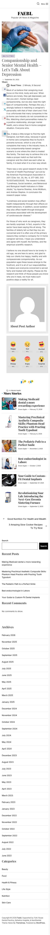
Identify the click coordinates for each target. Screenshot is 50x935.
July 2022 (6, 849)
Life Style (6, 889)
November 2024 (9, 715)
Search (5, 540)
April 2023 (7, 789)
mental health (16, 390)
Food (4, 876)
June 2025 (7, 675)
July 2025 (6, 668)
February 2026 (8, 635)
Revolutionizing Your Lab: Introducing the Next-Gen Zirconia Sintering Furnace (30, 497)
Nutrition (6, 896)
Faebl (25, 13)
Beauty (5, 869)
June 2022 (7, 855)
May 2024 (6, 742)
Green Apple (22, 409)
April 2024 (7, 748)
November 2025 (9, 642)
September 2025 (9, 655)
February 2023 (8, 802)
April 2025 (7, 688)
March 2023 (7, 795)
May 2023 (6, 782)
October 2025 (8, 648)
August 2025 (8, 662)
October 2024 (8, 722)
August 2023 (8, 762)
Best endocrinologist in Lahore (32, 460)
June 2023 (7, 775)
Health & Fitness (9, 882)
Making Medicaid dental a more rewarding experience (31, 402)
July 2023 (6, 769)
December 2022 (9, 815)
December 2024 (9, 708)
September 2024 (9, 728)
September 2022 (9, 835)
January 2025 (8, 702)
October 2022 (8, 829)
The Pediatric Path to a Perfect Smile (32, 443)
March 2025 (7, 695)
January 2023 (8, 809)
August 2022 (8, 842)
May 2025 (6, 682)
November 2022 (9, 822)
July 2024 (6, 735)
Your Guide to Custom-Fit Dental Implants (32, 477)
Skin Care (6, 902)
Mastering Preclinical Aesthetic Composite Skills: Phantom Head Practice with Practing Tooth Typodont (31, 423)
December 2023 (9, 755)
